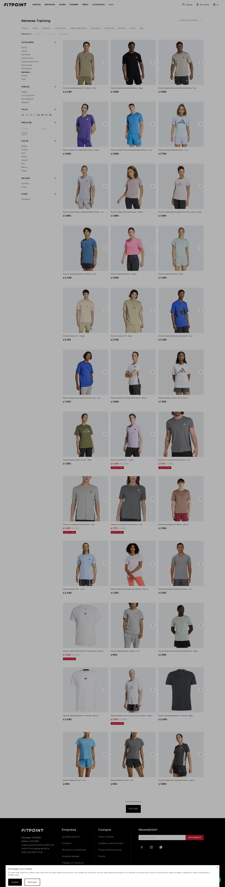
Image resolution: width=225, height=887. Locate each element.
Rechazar (32, 882)
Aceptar (15, 882)
